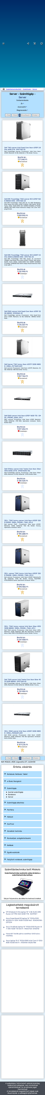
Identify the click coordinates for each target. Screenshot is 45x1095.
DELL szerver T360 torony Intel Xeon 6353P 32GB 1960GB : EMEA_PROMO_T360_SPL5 (22, 574)
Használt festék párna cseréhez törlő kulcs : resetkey (23, 935)
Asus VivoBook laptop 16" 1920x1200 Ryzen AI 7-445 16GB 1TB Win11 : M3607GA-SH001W (24, 928)
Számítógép (27, 89)
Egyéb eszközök (13, 852)
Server (35, 89)
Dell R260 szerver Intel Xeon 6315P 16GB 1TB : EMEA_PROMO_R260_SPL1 (22, 416)
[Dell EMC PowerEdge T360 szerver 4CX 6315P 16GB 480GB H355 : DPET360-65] (22, 182)
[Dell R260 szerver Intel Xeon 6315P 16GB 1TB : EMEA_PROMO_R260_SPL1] (22, 398)
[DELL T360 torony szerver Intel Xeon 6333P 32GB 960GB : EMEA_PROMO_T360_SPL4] (22, 503)
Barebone (12, 795)
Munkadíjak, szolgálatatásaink (19, 838)
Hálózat (10, 817)
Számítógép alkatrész (15, 803)
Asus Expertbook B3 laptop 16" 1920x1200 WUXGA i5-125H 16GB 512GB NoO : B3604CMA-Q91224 (24, 920)
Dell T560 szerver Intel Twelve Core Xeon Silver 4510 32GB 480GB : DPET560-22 (22, 680)
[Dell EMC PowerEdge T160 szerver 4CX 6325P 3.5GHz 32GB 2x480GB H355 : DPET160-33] (22, 238)
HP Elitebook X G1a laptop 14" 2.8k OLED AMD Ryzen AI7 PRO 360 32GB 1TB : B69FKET (23, 913)
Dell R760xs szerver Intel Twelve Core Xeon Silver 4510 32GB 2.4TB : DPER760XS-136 (22, 470)
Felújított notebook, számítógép (19, 860)
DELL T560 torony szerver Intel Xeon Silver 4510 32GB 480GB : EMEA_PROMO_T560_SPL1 (22, 627)
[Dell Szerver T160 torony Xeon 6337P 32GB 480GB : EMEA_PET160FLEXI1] (22, 347)
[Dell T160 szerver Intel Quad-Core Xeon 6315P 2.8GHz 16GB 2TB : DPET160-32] (22, 130)
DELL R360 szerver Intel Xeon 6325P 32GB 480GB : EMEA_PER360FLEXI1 (22, 732)
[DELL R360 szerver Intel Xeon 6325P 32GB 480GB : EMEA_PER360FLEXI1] (22, 714)
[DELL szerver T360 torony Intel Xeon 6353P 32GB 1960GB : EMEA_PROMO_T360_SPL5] (22, 556)
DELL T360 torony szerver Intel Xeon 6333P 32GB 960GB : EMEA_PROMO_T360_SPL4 (22, 521)
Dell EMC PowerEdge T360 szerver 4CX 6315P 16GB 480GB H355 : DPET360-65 (22, 200)
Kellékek (10, 845)
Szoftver (10, 824)
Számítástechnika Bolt (13, 89)
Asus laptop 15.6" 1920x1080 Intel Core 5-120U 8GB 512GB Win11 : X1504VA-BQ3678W (24, 942)
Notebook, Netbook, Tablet (17, 774)
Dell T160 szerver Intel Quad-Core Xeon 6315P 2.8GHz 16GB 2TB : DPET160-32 (22, 148)
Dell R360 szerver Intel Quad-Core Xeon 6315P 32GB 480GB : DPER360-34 (22, 312)
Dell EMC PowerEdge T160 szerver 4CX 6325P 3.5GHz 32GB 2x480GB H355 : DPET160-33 (22, 256)
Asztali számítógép (15, 792)
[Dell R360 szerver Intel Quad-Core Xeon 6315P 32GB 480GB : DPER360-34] (22, 294)
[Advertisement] (22, 981)
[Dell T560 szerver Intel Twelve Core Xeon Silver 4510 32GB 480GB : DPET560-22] (22, 662)
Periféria (10, 810)
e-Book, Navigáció (14, 781)
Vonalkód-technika (14, 831)
